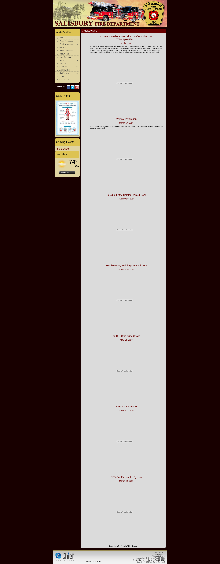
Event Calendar (66, 51)
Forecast (65, 172)
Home (62, 38)
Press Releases (66, 41)
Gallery (62, 47)
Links (61, 76)
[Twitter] (72, 87)
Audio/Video (64, 70)
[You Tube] (77, 87)
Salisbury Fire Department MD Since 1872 (154, 13)
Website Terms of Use (93, 561)
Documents (64, 54)
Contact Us (64, 79)
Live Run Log (65, 57)
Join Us (62, 63)
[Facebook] (68, 87)
